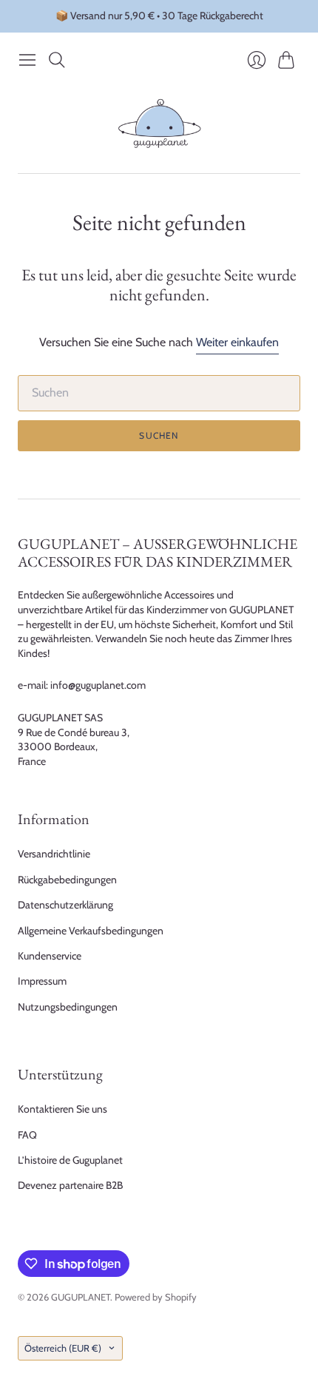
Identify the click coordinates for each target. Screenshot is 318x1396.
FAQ (27, 1135)
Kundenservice (49, 955)
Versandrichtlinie (54, 853)
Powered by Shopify (156, 1297)
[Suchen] (57, 60)
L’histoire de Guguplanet (70, 1160)
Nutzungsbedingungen (68, 1007)
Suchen (158, 435)
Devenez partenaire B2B (70, 1185)
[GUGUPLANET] (159, 124)
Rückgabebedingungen (67, 879)
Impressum (42, 981)
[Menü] (27, 59)
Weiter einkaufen (237, 342)
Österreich (62, 1348)
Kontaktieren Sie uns (62, 1109)
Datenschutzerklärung (65, 904)
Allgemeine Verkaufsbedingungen (90, 930)
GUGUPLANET (80, 1297)
